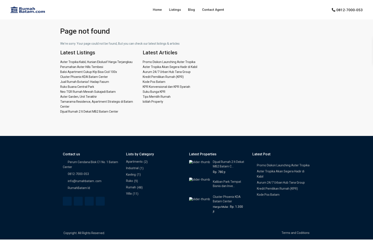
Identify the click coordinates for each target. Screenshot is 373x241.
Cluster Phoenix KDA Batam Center (84, 77)
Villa (129, 193)
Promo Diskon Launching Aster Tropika (169, 62)
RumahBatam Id (79, 188)
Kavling (131, 174)
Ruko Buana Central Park (77, 86)
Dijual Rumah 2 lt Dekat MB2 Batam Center (89, 111)
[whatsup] (78, 201)
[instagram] (100, 201)
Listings (175, 10)
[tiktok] (89, 201)
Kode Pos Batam (154, 81)
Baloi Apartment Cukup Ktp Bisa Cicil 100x (88, 72)
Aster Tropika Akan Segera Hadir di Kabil (170, 67)
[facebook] (67, 201)
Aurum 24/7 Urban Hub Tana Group (167, 72)
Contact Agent (213, 10)
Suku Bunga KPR (154, 91)
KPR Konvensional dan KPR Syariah (166, 86)
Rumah (131, 187)
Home (157, 10)
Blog (191, 10)
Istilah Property (153, 101)
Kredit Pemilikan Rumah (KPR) (163, 77)
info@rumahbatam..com (84, 181)
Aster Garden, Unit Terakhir (78, 96)
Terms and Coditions (295, 233)
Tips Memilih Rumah (157, 96)
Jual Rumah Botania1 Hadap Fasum (84, 81)
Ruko (129, 181)
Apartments (134, 161)
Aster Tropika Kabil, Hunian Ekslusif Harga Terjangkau (96, 62)
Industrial (132, 168)
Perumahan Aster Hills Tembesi (81, 67)
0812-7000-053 (349, 10)
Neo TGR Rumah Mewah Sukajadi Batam (88, 91)
